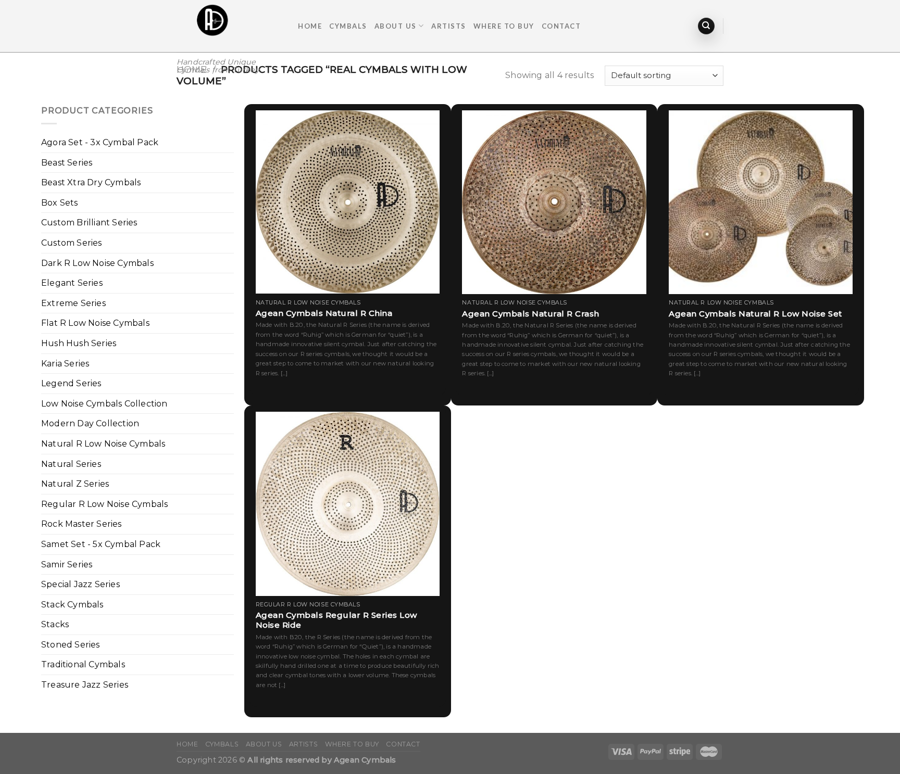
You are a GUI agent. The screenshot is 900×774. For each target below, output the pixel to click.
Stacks (55, 624)
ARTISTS (448, 26)
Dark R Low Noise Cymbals (97, 263)
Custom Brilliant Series (89, 222)
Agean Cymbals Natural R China (324, 313)
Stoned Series (70, 645)
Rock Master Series (81, 524)
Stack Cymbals (72, 605)
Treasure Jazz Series (84, 685)
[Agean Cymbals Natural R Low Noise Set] (761, 202)
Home (310, 26)
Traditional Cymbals (83, 664)
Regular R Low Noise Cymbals (104, 504)
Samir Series (66, 564)
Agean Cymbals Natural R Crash (530, 314)
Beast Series (66, 163)
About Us (395, 26)
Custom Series (71, 243)
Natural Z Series (75, 484)
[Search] (706, 26)
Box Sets (59, 203)
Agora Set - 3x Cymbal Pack (99, 142)
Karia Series (65, 364)
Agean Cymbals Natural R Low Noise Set (755, 314)
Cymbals (348, 26)
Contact (561, 26)
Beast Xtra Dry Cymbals (91, 182)
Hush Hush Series (78, 343)
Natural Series (71, 464)
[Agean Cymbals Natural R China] (348, 202)
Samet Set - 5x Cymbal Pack (100, 544)
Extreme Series (73, 303)
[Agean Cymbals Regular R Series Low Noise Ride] (348, 503)
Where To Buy (503, 26)
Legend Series (71, 383)
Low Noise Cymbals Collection (104, 404)
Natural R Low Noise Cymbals (103, 444)
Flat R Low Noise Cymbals (95, 323)
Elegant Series (72, 283)
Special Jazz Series (80, 584)
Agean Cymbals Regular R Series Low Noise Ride (336, 620)
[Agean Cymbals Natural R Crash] (554, 202)
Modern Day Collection (90, 423)
